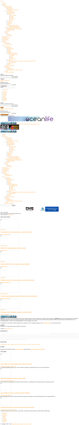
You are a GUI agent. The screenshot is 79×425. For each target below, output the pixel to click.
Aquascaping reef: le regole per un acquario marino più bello (15, 312)
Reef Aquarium (8, 47)
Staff (6, 32)
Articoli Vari (10, 8)
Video (9, 24)
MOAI (51, 336)
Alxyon (70, 333)
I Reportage (5, 38)
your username (15, 76)
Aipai (67, 333)
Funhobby (2, 336)
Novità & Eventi (8, 6)
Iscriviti (4, 97)
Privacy (1, 81)
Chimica (12, 16)
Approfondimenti (11, 13)
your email (14, 84)
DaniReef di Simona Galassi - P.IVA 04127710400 (21, 423)
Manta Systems (43, 336)
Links (4, 96)
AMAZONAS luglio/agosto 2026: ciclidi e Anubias (13, 248)
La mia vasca (10, 20)
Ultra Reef (76, 337)
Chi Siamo (5, 93)
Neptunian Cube (61, 336)
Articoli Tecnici (13, 15)
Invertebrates (12, 58)
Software (9, 63)
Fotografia (5, 42)
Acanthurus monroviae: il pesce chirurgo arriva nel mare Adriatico (17, 280)
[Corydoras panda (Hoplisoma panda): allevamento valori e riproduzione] (9, 292)
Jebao (28, 336)
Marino (4, 3)
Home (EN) (7, 46)
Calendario (7, 30)
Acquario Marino (8, 10)
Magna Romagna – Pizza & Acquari (12, 27)
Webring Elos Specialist (15, 26)
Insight (9, 50)
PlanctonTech (2, 337)
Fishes (11, 57)
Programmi (10, 23)
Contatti (4, 95)
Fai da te (9, 22)
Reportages (2, 261)
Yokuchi (17, 339)
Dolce (4, 4)
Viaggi (6, 33)
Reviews (7, 66)
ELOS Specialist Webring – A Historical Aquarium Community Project (22, 60)
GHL (12, 336)
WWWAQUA (10, 339)
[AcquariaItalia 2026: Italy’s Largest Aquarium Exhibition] (9, 260)
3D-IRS (52, 333)
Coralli (11, 17)
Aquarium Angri (3, 344)
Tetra (57, 337)
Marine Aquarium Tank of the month (15, 69)
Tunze (62, 337)
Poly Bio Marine (9, 337)
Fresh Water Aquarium (9, 65)
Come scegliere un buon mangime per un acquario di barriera (16, 232)
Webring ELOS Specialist (13, 25)
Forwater (12, 344)
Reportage (10, 52)
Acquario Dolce (8, 7)
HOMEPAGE (10, 214)
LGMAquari (38, 336)
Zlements (23, 339)
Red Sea (16, 337)
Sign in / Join (5, 89)
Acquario (5, 5)
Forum (4, 40)
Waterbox (2, 339)
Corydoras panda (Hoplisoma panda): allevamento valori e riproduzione (18, 296)
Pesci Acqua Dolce (4, 293)
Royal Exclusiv (37, 337)
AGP (64, 333)
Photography (7, 67)
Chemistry (12, 55)
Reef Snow (34, 344)
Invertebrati (12, 18)
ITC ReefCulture (23, 336)
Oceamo (72, 336)
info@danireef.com (9, 328)
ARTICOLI (2, 229)
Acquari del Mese (11, 12)
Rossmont (33, 337)
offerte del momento (19, 349)
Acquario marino (47, 322)
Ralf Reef (29, 344)
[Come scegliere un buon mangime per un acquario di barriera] (9, 228)
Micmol (48, 336)
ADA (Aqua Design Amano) (58, 333)
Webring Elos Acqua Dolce (13, 9)
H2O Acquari (24, 344)
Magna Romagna (11, 29)
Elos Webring (13, 62)
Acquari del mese (6, 37)
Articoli (9, 14)
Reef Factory (21, 337)
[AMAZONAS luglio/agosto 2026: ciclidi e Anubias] (9, 244)
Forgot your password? (5, 80)
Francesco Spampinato (4, 234)
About (6, 70)
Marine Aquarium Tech (12, 53)
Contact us (5, 99)
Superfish (53, 337)
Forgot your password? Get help (6, 108)
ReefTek (29, 337)
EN (3, 45)
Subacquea (10, 35)
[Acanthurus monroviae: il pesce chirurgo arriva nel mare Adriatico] (9, 276)
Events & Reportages (9, 72)
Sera (50, 337)
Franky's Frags (18, 344)
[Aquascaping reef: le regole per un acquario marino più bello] (9, 308)
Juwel (30, 336)
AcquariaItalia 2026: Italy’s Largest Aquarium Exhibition (15, 264)
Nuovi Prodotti (6, 39)
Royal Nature (43, 337)
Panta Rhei (76, 336)
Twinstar (65, 337)
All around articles (14, 54)
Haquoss (14, 336)
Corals (11, 56)
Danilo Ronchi (3, 250)
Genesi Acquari (7, 336)
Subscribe (5, 98)
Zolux (26, 339)
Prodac (13, 337)
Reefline (25, 337)
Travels (9, 49)
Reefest (38, 344)
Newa (66, 336)
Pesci (11, 19)
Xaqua (14, 339)
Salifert (48, 337)
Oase (69, 336)
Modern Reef (55, 336)
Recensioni (5, 36)
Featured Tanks (11, 48)
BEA (9, 344)
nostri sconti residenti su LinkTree (37, 349)
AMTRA (73, 333)
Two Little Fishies (71, 337)
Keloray (33, 336)
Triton (59, 337)
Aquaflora (77, 333)
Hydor (18, 336)
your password (15, 77)
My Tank (9, 59)
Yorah (20, 339)
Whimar (5, 339)
